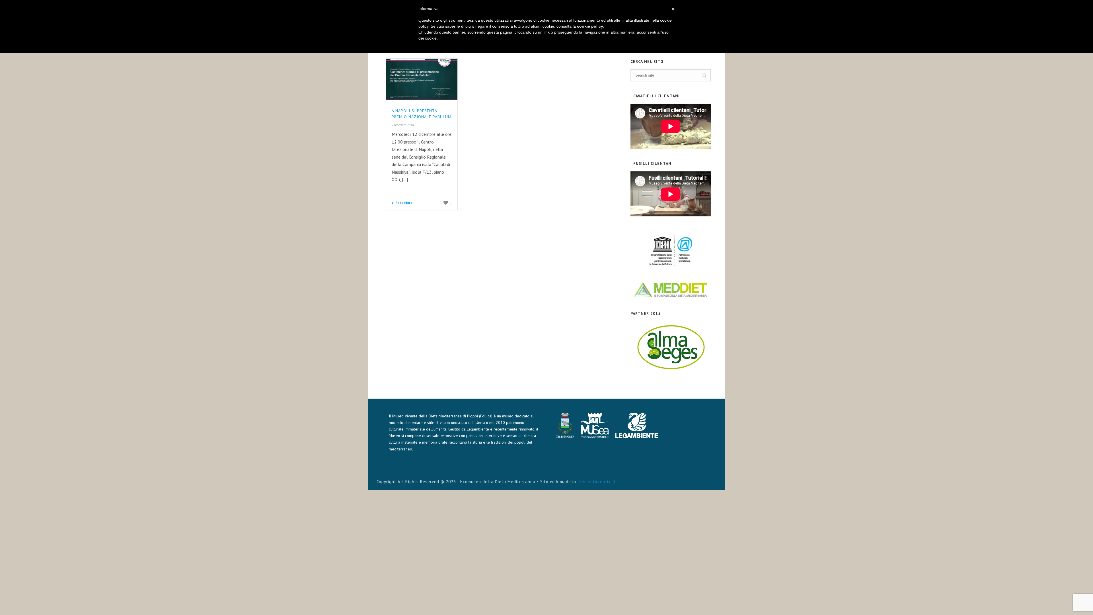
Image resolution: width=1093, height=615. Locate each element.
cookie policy (590, 26)
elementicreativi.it (597, 481)
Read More (403, 202)
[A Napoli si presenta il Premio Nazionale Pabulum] (421, 79)
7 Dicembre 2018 (403, 125)
